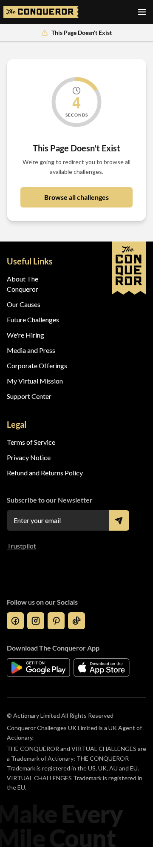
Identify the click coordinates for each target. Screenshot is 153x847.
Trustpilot (21, 546)
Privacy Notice (29, 457)
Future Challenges (33, 319)
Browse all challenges (76, 197)
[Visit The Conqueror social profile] (15, 620)
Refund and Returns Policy (45, 473)
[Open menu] (142, 12)
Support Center (29, 396)
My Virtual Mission (35, 381)
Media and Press (31, 350)
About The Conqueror (22, 284)
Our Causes (23, 304)
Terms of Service (31, 442)
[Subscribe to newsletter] (119, 520)
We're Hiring (25, 335)
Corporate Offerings (37, 365)
